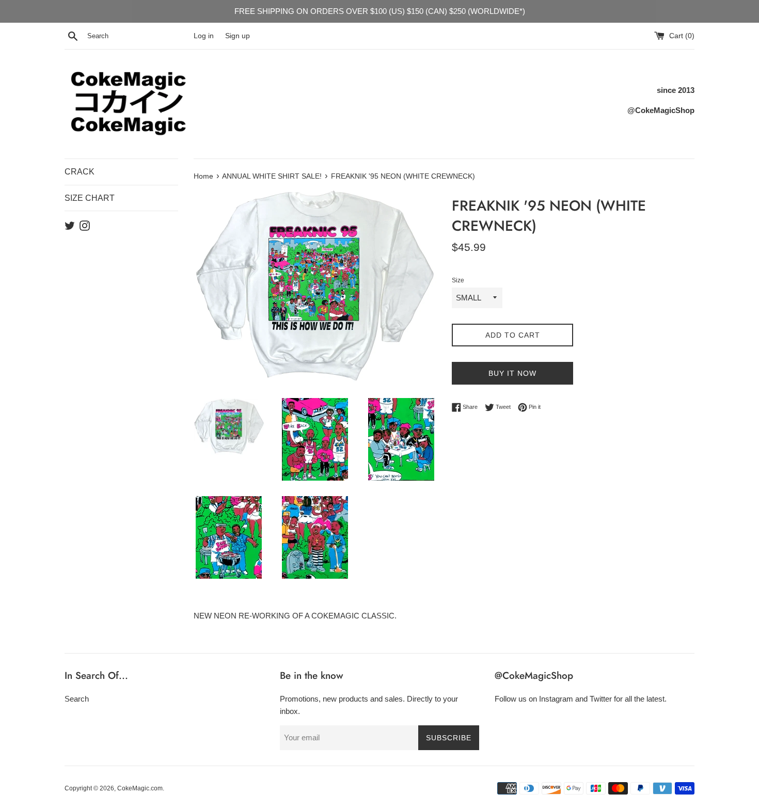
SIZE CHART (90, 198)
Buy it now (512, 373)
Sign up (237, 36)
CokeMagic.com (140, 788)
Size (458, 280)
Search (77, 698)
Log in (204, 36)
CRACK (79, 171)
